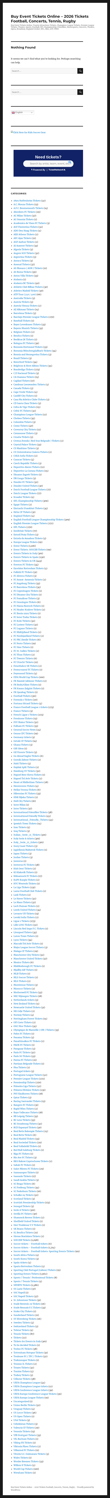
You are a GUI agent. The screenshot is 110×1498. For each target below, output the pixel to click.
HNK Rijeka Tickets (24, 797)
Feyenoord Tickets (23, 673)
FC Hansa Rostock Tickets (27, 606)
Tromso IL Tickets (23, 1364)
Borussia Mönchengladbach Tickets (32, 350)
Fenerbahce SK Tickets (26, 666)
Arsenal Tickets (22, 264)
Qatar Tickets (21, 1097)
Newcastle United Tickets (27, 1007)
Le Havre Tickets (22, 898)
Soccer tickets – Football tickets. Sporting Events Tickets (44, 1251)
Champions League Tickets (28, 414)
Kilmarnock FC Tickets (26, 876)
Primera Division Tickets (27, 1090)
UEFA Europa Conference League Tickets (35, 1394)
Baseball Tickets (22, 320)
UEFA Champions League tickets (31, 1386)
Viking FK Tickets (23, 1442)
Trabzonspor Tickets (25, 1360)
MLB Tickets (20, 973)
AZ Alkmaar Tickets (24, 309)
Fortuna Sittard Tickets (26, 703)
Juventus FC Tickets (24, 864)
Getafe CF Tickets (23, 741)
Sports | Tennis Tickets (26, 1281)
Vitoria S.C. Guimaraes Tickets (29, 1454)
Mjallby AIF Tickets (24, 970)
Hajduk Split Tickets (24, 767)
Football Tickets (22, 696)
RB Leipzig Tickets (23, 1116)
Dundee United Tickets (26, 485)
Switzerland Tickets (24, 1326)
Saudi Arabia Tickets (24, 1180)
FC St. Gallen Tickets (24, 651)
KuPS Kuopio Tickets (25, 879)
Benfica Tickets (22, 335)
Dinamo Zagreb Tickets (26, 474)
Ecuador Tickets (22, 497)
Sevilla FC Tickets (23, 1213)
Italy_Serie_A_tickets (26, 842)
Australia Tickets (22, 298)
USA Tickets (20, 1420)
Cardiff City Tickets (24, 395)
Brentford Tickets (23, 362)
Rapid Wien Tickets (24, 1108)
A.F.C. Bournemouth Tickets (28, 208)
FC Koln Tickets (22, 621)
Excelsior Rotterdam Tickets (29, 568)
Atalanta (18, 279)
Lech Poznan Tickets (25, 906)
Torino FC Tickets (23, 1349)
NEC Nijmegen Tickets (25, 996)
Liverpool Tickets (23, 932)
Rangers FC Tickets (24, 1105)
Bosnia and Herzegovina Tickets (31, 354)
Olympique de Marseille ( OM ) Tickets (34, 1030)
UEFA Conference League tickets (31, 1390)
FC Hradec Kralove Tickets (27, 609)
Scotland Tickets (22, 1198)
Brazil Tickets (21, 358)
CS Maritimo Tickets (24, 448)
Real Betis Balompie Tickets (28, 1131)
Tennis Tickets (21, 1333)
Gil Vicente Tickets (23, 752)
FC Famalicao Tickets (25, 598)
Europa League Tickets (26, 542)
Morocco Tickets (22, 988)
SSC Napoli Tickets (23, 1296)
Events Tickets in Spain (26, 557)
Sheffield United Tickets (26, 1221)
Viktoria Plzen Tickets (25, 1446)
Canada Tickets (22, 388)
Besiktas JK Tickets (24, 339)
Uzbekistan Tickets (24, 1424)
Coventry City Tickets (25, 429)
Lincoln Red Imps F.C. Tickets (29, 928)
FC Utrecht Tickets (23, 662)
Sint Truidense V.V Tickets (28, 1225)
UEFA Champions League (27, 1382)
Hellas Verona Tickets (25, 789)
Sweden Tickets (22, 1322)
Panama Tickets (22, 1037)
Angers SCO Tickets (24, 253)
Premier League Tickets (26, 1078)
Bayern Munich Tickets (26, 328)
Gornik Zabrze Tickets (25, 759)
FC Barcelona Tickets (25, 587)
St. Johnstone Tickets (25, 1300)
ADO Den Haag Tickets (25, 230)
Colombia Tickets (23, 422)
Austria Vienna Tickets (26, 305)
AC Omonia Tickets (24, 219)
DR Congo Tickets (23, 478)
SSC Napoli (19, 1292)
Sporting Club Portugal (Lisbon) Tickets (35, 1270)
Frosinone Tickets (23, 718)
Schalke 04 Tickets (23, 1195)
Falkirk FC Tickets (23, 572)
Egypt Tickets (21, 504)
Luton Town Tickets (24, 936)
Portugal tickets (22, 1071)
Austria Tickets (22, 302)
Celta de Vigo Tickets (25, 407)
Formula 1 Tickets (23, 699)
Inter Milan (20, 804)
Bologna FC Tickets (24, 343)
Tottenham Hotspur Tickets (28, 1352)
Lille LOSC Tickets (23, 924)
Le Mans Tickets (22, 902)
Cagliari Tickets (22, 380)
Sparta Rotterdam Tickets (27, 1266)
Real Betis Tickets (23, 1135)
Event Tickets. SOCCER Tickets (30, 549)
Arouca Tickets (21, 260)
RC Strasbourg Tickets (25, 1123)
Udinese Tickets (22, 1379)
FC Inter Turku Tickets (25, 617)
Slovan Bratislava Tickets (27, 1236)
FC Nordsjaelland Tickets (27, 636)
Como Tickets (21, 425)
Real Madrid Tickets (24, 1138)
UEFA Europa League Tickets (29, 1397)
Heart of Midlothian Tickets (28, 782)
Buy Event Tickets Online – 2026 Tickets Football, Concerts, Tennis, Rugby (50, 18)
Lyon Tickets (20, 939)
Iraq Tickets (20, 831)
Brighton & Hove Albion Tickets (30, 365)
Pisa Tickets (20, 1067)
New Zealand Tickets (25, 1003)
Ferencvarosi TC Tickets (26, 669)
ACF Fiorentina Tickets (26, 227)
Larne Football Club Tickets (28, 891)
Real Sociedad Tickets (25, 1142)
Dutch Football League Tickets (30, 489)
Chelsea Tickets (22, 418)
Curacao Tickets (22, 459)
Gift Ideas (19, 748)
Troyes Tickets (21, 1367)
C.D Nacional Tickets (24, 373)
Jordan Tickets (21, 857)
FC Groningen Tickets (25, 602)
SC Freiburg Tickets (24, 1187)
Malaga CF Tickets (23, 951)
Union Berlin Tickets (24, 1405)
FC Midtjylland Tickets (25, 632)
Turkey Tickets (21, 1375)
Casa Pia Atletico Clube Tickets (30, 399)
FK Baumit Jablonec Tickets (28, 681)
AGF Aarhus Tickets (24, 242)
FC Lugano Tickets (23, 628)
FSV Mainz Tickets (23, 722)
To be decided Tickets (25, 1345)
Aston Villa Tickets (23, 275)
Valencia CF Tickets (24, 1427)
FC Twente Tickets (23, 658)
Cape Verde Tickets (24, 392)
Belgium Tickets (22, 332)
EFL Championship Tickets (28, 500)
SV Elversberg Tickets (25, 1318)
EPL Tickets (20, 527)
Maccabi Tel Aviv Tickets (27, 943)
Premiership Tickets (24, 1082)
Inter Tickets (20, 808)
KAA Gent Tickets (23, 868)
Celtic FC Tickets (22, 410)
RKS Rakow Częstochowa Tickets (31, 1161)
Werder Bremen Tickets (26, 1461)
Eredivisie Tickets (23, 530)
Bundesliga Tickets (24, 369)
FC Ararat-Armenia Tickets (28, 579)
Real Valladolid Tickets (26, 1146)
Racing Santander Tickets (27, 1101)
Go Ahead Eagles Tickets (26, 756)
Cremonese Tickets (24, 433)
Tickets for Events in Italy (27, 1341)
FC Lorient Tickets (23, 624)
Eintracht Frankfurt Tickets (28, 508)
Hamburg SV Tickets (24, 771)
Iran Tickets (20, 827)
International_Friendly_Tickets (31, 819)
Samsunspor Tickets (24, 1172)
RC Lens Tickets (22, 1120)
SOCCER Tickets (22, 1240)
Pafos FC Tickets (22, 1033)
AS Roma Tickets (22, 272)
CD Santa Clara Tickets (25, 403)
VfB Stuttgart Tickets (25, 1435)
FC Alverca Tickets (23, 576)
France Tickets (21, 711)
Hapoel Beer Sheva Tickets (28, 774)
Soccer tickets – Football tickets (31, 1243)
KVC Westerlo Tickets (25, 883)
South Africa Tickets (24, 1255)
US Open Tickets (22, 1416)
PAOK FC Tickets (22, 1045)
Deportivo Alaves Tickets (27, 467)
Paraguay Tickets (23, 1048)
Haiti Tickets (20, 763)
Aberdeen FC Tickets (24, 212)
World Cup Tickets (23, 1469)
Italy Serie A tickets (24, 838)
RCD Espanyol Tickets (25, 1127)
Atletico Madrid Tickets (26, 290)
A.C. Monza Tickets (24, 204)
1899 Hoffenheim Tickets (27, 200)
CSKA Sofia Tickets (24, 455)
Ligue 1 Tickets (21, 921)
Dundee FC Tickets (23, 482)
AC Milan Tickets (22, 215)
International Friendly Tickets (30, 816)
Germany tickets (22, 737)
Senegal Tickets (22, 1206)
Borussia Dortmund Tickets (28, 347)
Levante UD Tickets (24, 913)
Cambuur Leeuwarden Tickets (29, 384)
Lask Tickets (20, 894)
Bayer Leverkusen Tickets (27, 324)
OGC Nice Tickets (23, 1026)
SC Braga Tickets (22, 1183)
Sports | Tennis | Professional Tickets (33, 1277)
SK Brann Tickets (23, 1228)
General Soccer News (25, 729)
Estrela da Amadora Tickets (28, 538)
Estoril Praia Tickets (24, 534)
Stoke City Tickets (23, 1311)
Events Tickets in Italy (25, 553)
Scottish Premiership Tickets (29, 1202)
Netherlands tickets (24, 1000)
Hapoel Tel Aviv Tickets (26, 778)
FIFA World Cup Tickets (26, 677)
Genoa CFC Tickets (23, 733)
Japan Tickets (21, 853)
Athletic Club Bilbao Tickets (28, 287)
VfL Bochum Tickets (24, 1439)
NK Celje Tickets (22, 1011)
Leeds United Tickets (25, 909)
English (19, 112)
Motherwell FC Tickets (25, 992)
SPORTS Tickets (22, 1285)
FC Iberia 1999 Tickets (25, 613)
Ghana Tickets (21, 744)
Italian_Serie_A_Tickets (27, 834)
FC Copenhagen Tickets (26, 591)
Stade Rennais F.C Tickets (27, 1307)
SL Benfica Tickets (23, 1232)
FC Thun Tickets (22, 654)
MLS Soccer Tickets (24, 977)
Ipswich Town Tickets (25, 823)
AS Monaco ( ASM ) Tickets (28, 268)
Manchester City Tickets (26, 955)
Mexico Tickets (22, 962)
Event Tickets (21, 545)
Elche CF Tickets (22, 512)
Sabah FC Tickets (23, 1165)
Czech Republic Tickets (26, 463)
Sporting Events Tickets (26, 1273)
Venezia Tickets (22, 1431)
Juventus (18, 861)
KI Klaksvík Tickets (24, 872)
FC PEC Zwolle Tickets (25, 639)
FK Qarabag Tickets (24, 692)
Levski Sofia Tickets (24, 917)
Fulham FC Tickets (23, 726)
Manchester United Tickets (28, 958)
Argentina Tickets (23, 257)
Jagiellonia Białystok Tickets (29, 849)
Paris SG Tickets (22, 1056)
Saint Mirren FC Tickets (26, 1168)
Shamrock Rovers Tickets (27, 1217)
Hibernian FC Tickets (25, 793)
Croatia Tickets (22, 437)
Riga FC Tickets (22, 1153)
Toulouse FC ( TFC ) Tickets (28, 1356)
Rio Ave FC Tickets (23, 1157)
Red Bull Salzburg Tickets (27, 1150)
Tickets (17, 1337)
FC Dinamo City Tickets (26, 594)
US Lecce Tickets (22, 1412)
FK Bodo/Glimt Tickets (26, 684)
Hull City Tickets (22, 801)
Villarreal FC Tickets (24, 1450)
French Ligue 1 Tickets (25, 714)
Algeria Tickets (21, 249)
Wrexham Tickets (23, 1472)
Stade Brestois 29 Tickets (27, 1303)
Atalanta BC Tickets (24, 283)
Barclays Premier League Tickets (31, 317)
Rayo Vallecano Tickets (26, 1112)
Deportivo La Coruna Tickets (29, 470)
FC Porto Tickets (22, 643)
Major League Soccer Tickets (29, 947)
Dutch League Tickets (25, 493)
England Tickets (22, 515)
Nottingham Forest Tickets (28, 1018)
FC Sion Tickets (22, 647)
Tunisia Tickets (22, 1371)
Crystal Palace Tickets (25, 444)
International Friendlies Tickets (30, 812)
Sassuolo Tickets (22, 1176)
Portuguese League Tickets (28, 1075)
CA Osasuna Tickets (24, 377)
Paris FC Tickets (22, 1052)
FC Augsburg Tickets (24, 583)
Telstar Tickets (21, 1330)
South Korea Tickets (24, 1258)
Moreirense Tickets (24, 985)
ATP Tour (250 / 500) (25, 294)
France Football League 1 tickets (31, 707)
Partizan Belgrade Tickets (27, 1063)
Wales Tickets (21, 1457)
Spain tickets (20, 1262)
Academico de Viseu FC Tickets (30, 223)
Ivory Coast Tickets (24, 846)
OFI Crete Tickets (23, 1022)
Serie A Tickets (21, 1210)
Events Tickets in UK (25, 561)
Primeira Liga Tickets (25, 1086)
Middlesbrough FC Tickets (27, 966)
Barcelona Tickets (23, 313)
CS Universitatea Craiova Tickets (31, 452)
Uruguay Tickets (22, 1409)
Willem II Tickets (23, 1465)
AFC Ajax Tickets (22, 238)
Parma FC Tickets (23, 1060)
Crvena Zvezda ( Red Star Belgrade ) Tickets (37, 440)
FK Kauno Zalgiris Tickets (27, 688)
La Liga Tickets (22, 887)
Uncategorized (21, 1401)
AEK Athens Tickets (24, 234)
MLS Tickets (20, 981)
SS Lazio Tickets (22, 1288)
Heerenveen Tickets (24, 786)
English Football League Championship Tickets (39, 519)
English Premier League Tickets (30, 523)
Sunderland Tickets (24, 1315)
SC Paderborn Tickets (25, 1191)
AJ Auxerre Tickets (23, 245)
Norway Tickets (22, 1015)
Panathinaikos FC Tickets (27, 1041)
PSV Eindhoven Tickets (26, 1093)
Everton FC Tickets (24, 564)
